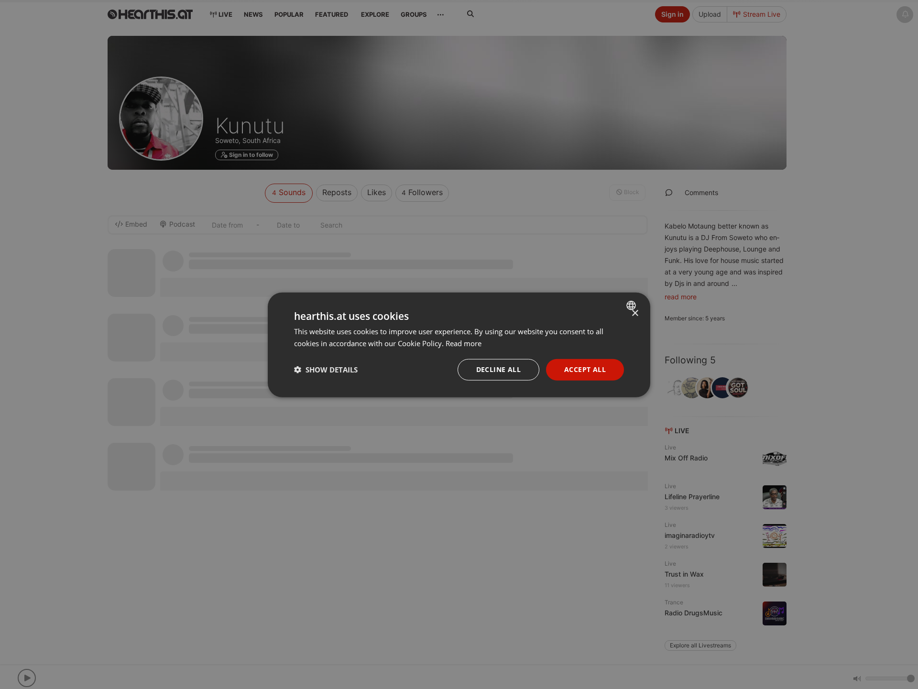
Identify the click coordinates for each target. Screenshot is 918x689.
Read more (463, 343)
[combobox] (632, 305)
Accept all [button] (585, 368)
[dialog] (459, 344)
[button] (326, 369)
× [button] (634, 313)
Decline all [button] (498, 368)
